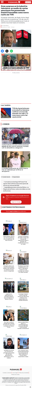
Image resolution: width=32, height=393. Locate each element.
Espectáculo (16, 177)
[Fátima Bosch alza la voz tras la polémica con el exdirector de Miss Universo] (8, 229)
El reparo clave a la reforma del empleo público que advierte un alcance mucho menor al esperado (8, 268)
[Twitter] (7, 51)
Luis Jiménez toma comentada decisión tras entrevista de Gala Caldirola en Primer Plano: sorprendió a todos (23, 353)
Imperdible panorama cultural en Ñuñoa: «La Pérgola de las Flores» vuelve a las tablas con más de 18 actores (16, 189)
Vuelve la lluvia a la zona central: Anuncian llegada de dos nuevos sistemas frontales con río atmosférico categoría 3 (15, 146)
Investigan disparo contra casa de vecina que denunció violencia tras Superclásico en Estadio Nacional (23, 297)
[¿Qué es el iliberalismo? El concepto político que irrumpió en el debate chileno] (8, 287)
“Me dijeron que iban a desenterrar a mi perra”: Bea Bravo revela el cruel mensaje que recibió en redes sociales (23, 269)
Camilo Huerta (6, 177)
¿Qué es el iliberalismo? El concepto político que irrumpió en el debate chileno (9, 296)
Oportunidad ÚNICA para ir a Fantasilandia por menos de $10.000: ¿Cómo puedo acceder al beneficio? (23, 325)
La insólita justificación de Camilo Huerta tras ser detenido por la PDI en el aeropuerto (15, 170)
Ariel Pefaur (6, 25)
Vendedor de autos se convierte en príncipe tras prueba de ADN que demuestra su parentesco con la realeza (8, 354)
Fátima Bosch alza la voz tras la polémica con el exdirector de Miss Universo (8, 238)
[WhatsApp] (12, 51)
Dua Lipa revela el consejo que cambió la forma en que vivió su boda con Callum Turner (8, 324)
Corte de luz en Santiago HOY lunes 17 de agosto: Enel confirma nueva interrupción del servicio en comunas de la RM (15, 183)
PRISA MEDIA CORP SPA (8, 377)
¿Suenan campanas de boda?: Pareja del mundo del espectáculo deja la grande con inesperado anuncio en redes (23, 240)
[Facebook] (2, 51)
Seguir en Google (16, 202)
